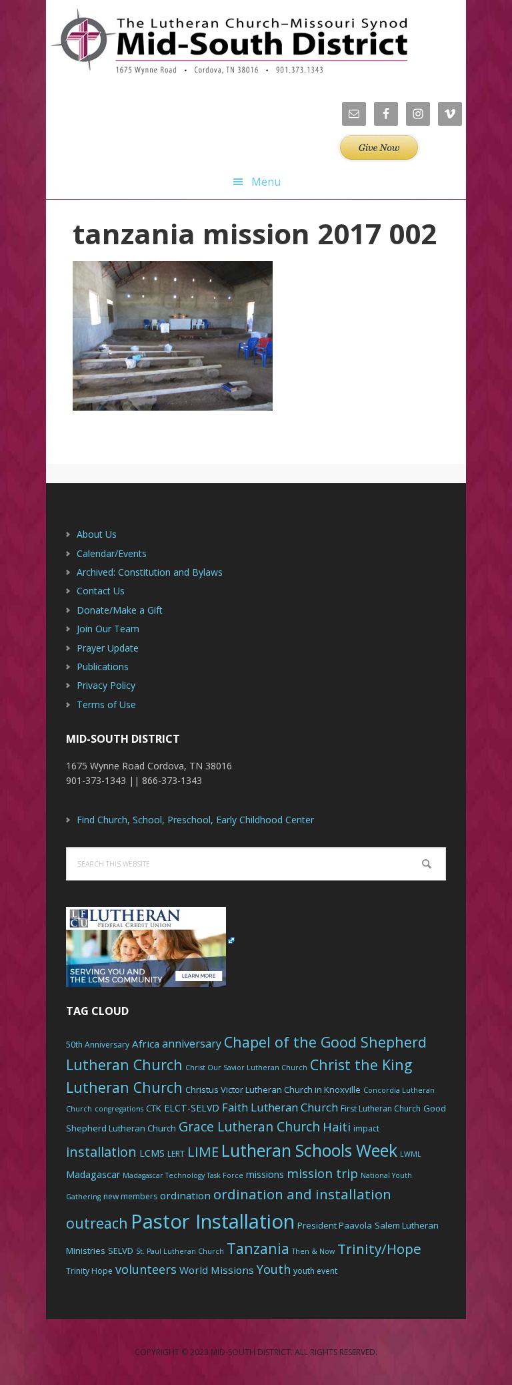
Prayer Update (108, 648)
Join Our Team (108, 628)
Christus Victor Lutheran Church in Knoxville (273, 1089)
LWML (410, 1154)
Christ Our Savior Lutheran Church (246, 1067)
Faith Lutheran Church (280, 1107)
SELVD (120, 1251)
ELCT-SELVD (191, 1107)
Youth (274, 1269)
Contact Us (101, 590)
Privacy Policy (106, 685)
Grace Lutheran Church (249, 1126)
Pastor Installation (213, 1221)
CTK (153, 1108)
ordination (185, 1195)
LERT (176, 1153)
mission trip (322, 1173)
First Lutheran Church (381, 1108)
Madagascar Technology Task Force (183, 1175)
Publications (103, 666)
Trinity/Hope (379, 1248)
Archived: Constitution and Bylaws (150, 572)
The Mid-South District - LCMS (229, 41)
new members (130, 1196)
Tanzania (258, 1248)
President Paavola (334, 1225)
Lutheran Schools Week (309, 1150)
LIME (203, 1151)
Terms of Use (106, 704)
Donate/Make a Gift (120, 610)
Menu (266, 181)
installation (101, 1152)
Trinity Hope (89, 1271)
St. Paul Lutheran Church (180, 1251)
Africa (145, 1043)
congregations (119, 1108)
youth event (315, 1271)
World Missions (216, 1270)
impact (366, 1128)
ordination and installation (302, 1194)
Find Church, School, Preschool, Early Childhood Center (195, 819)
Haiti (337, 1127)
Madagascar (93, 1174)
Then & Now (313, 1251)
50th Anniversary (97, 1044)
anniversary (191, 1043)
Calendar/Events (112, 553)
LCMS (152, 1153)
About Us (97, 534)
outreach (97, 1223)
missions (265, 1174)
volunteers (146, 1269)
